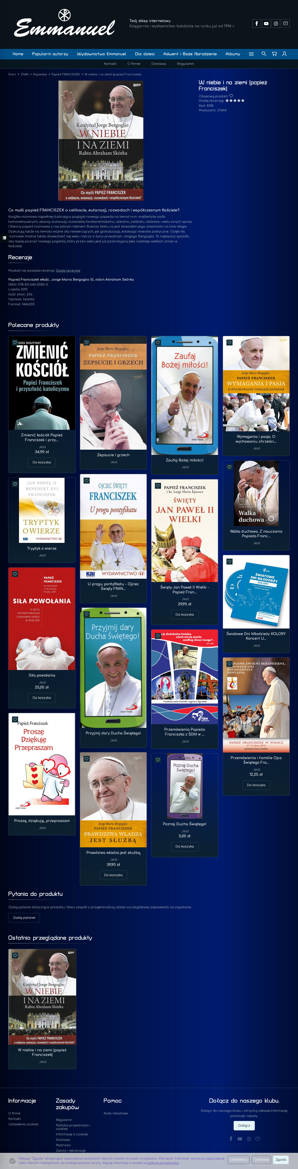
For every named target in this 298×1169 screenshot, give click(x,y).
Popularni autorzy (50, 54)
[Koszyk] (274, 54)
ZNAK (222, 110)
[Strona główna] (64, 23)
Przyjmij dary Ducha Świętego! (113, 733)
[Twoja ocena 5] (243, 101)
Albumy (233, 54)
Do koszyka (42, 462)
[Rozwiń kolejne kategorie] (251, 54)
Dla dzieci (145, 54)
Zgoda (281, 1159)
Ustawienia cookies (23, 1124)
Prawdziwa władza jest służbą (113, 853)
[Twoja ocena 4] (239, 101)
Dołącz (244, 1126)
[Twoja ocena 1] (227, 101)
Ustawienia (238, 1159)
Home (18, 54)
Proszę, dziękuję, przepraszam (42, 821)
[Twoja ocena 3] (235, 101)
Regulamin (185, 64)
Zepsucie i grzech (113, 455)
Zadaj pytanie (24, 918)
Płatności (63, 1145)
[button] (100, 140)
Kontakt (110, 64)
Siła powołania (42, 675)
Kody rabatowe (116, 1113)
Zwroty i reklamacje (71, 1150)
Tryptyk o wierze (42, 549)
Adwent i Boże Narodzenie (190, 54)
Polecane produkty (33, 325)
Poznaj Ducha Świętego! (184, 824)
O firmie (133, 64)
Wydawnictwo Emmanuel (101, 54)
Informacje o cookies (72, 1134)
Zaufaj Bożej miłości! (185, 460)
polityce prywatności (162, 1163)
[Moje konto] (284, 54)
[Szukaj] (264, 54)
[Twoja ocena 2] (231, 101)
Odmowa (261, 1159)
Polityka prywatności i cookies (73, 1127)
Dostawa (158, 64)
